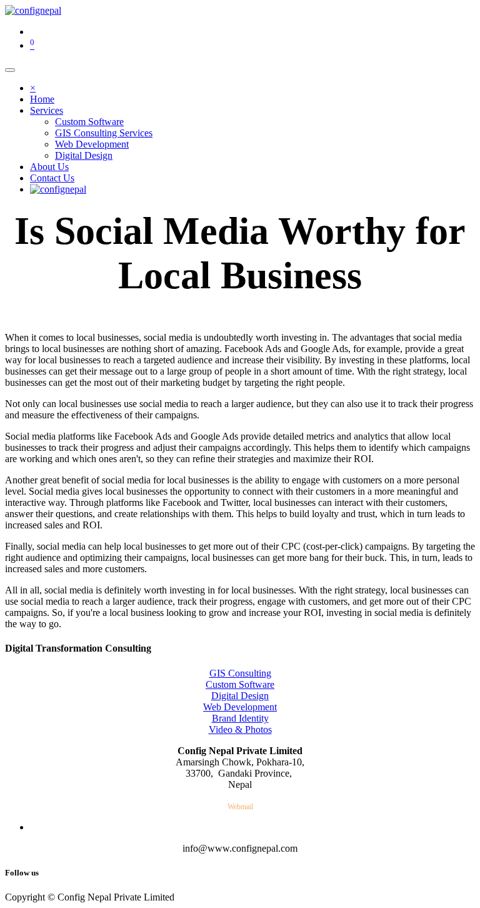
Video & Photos (240, 729)
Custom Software (240, 684)
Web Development (240, 707)
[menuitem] (42, 99)
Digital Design (240, 695)
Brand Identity (240, 718)
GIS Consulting (240, 673)
